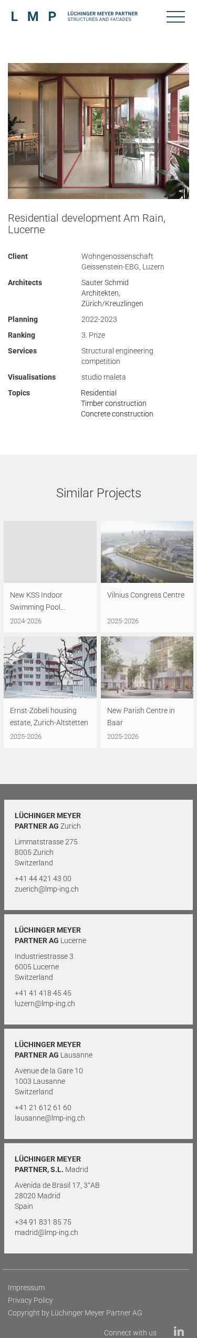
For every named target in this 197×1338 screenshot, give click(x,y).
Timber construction (114, 403)
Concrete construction (117, 414)
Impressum (26, 1287)
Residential (99, 393)
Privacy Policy (30, 1300)
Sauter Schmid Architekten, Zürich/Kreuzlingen (112, 293)
